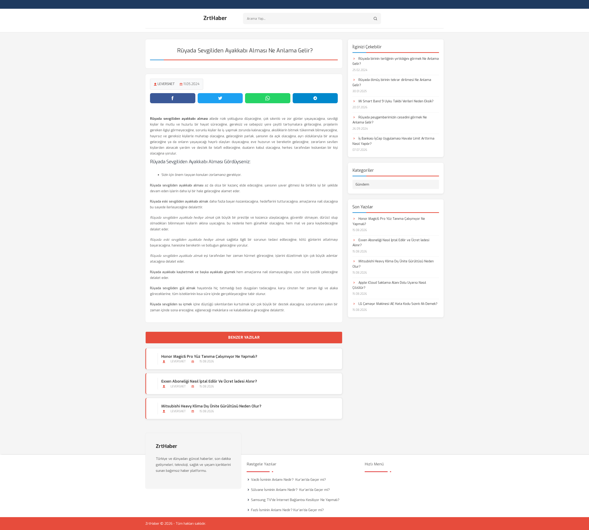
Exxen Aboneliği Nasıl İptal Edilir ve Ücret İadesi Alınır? (209, 381)
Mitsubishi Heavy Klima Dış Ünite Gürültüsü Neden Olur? (211, 406)
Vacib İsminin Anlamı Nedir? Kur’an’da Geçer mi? (288, 479)
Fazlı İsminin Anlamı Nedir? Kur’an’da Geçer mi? (287, 510)
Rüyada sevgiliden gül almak (172, 288)
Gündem (362, 184)
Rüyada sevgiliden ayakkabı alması (176, 185)
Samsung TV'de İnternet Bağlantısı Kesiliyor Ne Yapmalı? (295, 500)
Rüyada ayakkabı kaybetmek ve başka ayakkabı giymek (192, 272)
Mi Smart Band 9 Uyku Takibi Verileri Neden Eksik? (395, 101)
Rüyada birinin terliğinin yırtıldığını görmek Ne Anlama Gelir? (395, 61)
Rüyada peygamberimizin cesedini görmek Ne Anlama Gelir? (389, 120)
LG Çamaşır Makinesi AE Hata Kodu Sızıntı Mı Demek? (397, 304)
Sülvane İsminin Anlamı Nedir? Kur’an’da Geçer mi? (290, 489)
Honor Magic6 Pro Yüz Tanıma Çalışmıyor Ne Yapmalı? (209, 356)
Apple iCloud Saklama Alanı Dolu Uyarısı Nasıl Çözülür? (389, 285)
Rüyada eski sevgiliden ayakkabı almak (179, 201)
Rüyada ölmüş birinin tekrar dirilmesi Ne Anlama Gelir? (391, 82)
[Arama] (375, 18)
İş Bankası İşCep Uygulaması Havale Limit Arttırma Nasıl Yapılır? (393, 141)
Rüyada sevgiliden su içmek (171, 304)
